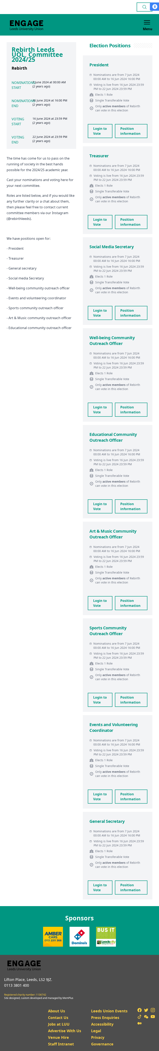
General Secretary (107, 821)
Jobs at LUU (59, 1024)
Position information (130, 131)
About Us (56, 1010)
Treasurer (99, 156)
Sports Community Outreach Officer (107, 630)
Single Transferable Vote (112, 100)
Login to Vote (100, 131)
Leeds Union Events (109, 1010)
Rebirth (135, 106)
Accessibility (102, 1024)
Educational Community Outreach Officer (113, 437)
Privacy (97, 1037)
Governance (102, 1043)
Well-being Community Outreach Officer (112, 340)
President (99, 65)
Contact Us (58, 1017)
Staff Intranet (61, 1043)
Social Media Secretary (111, 246)
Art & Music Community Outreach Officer (112, 534)
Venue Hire (58, 1037)
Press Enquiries (105, 1017)
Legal (96, 1030)
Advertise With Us (64, 1030)
